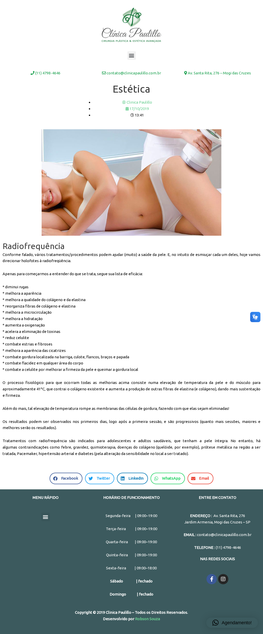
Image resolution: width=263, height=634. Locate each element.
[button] (131, 55)
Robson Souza (147, 619)
